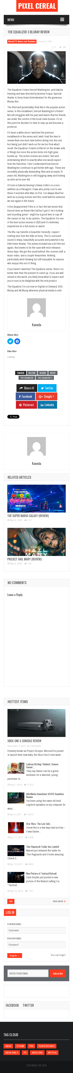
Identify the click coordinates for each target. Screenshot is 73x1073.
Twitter (28, 1005)
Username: (14, 924)
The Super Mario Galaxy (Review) (28, 516)
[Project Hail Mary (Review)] (36, 542)
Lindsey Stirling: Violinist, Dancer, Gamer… (42, 765)
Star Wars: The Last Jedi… (38, 824)
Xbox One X (11, 1052)
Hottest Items (18, 701)
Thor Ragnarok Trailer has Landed (42, 846)
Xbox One (37, 1052)
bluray (43, 372)
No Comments (34, 746)
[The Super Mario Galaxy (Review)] (36, 499)
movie (53, 372)
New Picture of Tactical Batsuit (41, 873)
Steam (20, 1046)
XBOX (8, 1046)
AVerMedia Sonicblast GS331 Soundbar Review (45, 795)
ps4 (31, 1046)
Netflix (52, 1052)
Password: (14, 938)
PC (25, 1052)
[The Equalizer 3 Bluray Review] (36, 67)
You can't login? (58, 955)
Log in (10, 912)
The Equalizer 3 (45, 377)
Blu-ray (32, 372)
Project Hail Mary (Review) (24, 559)
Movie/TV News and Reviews (22, 41)
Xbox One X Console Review (24, 741)
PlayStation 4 (46, 1046)
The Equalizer (26, 377)
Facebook (12, 1005)
